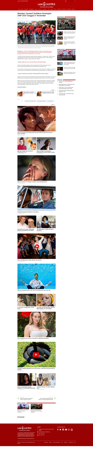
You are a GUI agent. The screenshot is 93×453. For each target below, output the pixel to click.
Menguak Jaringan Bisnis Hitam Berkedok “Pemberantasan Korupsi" (69, 38)
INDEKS (73, 9)
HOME (19, 9)
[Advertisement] (66, 105)
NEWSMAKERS (31, 9)
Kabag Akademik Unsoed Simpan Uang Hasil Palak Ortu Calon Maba (66, 85)
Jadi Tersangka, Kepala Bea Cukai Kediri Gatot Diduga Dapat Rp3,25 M (45, 399)
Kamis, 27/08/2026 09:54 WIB (23, 1)
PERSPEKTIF (69, 9)
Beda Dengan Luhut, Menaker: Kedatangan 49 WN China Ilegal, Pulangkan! (35, 73)
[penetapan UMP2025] (41, 101)
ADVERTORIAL (64, 9)
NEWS (22, 9)
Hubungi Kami (71, 442)
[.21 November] (50, 101)
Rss (75, 442)
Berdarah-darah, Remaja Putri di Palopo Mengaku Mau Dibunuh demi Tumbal (69, 63)
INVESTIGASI (26, 9)
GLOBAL (36, 9)
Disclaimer (65, 442)
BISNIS (52, 9)
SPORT (55, 9)
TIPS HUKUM (59, 9)
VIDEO (49, 9)
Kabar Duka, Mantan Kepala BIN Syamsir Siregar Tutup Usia (26, 399)
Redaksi (50, 442)
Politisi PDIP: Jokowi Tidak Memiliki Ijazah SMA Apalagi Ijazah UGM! (66, 88)
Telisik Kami (46, 442)
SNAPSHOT (45, 9)
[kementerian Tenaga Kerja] (30, 101)
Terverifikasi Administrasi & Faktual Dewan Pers (25, 438)
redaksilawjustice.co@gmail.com (44, 431)
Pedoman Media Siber (56, 442)
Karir (62, 442)
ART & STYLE (40, 9)
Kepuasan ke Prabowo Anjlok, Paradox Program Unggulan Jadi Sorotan (69, 43)
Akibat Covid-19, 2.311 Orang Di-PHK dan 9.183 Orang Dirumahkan (23, 411)
